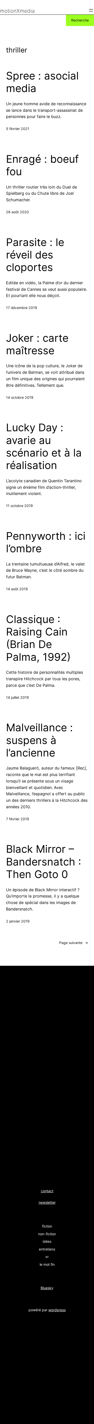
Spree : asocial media (42, 82)
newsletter (47, 1202)
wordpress (57, 1310)
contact (47, 1191)
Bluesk (46, 1288)
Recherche (80, 20)
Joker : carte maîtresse (37, 344)
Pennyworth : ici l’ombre (45, 542)
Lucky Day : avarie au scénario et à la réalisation (44, 446)
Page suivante (73, 942)
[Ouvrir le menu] (91, 10)
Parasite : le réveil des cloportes (35, 255)
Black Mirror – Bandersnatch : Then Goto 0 (43, 861)
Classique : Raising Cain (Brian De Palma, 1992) (38, 638)
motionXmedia (17, 11)
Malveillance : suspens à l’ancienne (39, 740)
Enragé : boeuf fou (42, 165)
